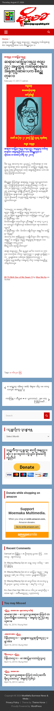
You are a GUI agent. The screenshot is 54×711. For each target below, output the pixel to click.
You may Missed (15, 603)
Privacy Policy (12, 702)
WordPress (36, 706)
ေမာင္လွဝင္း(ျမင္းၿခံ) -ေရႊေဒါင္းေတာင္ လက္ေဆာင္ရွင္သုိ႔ (28, 388)
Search (47, 415)
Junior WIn (9, 634)
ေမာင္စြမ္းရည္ (18, 57)
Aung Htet (22, 625)
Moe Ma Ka (41, 277)
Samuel (7, 553)
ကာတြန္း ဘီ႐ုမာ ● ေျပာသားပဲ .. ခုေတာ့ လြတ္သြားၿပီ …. (26, 400)
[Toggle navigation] (6, 32)
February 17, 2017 (12, 81)
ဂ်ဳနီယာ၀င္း (8, 654)
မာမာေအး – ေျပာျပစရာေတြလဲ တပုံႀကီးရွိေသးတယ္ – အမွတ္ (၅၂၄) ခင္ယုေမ (27, 618)
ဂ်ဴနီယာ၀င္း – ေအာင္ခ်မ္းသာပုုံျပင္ (25, 658)
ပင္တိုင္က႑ (7, 611)
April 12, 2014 (10, 662)
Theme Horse (38, 702)
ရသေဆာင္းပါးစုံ (26, 611)
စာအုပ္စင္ (7, 57)
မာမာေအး (15, 611)
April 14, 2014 (10, 645)
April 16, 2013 (10, 682)
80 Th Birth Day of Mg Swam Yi (18, 277)
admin (25, 81)
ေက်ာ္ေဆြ (16, 372)
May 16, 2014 (10, 625)
